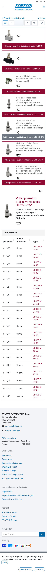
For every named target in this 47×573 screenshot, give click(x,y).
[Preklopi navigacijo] (3, 6)
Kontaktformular (9, 512)
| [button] (40, 1)
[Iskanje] (34, 22)
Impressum (7, 491)
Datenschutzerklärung (12, 499)
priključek (7, 241)
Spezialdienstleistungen (12, 463)
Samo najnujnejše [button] (26, 569)
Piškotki (4, 562)
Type (35, 241)
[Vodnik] (41, 22)
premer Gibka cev (21, 240)
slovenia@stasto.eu (13, 426)
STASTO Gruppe (9, 520)
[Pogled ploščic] (5, 22)
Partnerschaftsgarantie (12, 474)
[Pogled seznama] (11, 22)
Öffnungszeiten (9, 438)
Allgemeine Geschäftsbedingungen (17, 495)
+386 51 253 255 (12, 430)
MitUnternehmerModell (12, 478)
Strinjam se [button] (39, 569)
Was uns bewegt (9, 467)
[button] (41, 191)
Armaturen (7, 459)
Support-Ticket (9, 516)
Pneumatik (6, 455)
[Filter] (27, 22)
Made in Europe (9, 470)
